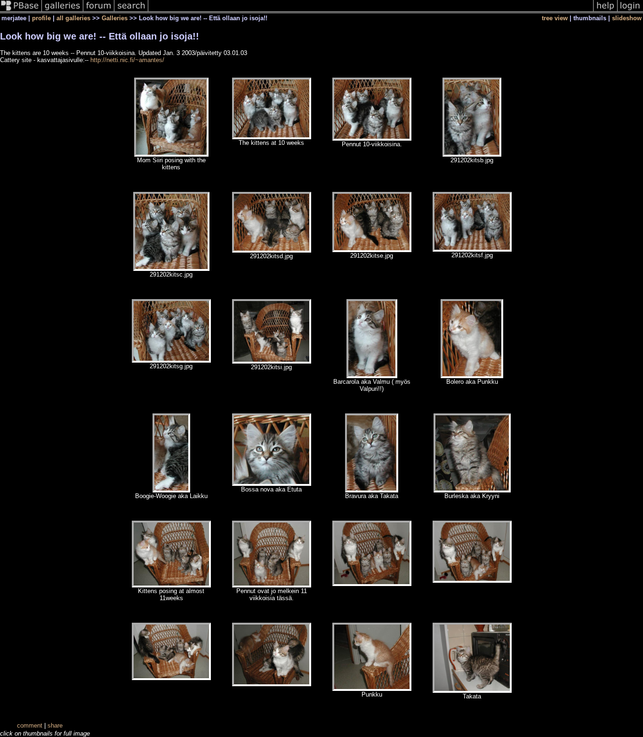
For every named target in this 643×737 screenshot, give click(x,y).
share (55, 725)
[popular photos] (370, 11)
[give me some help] (605, 11)
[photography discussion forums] (98, 11)
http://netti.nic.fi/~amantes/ (127, 59)
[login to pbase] (630, 11)
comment (29, 725)
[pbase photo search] (131, 11)
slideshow (627, 18)
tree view (555, 18)
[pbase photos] (21, 11)
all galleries (73, 18)
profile (41, 18)
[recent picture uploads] (62, 11)
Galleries (115, 18)
